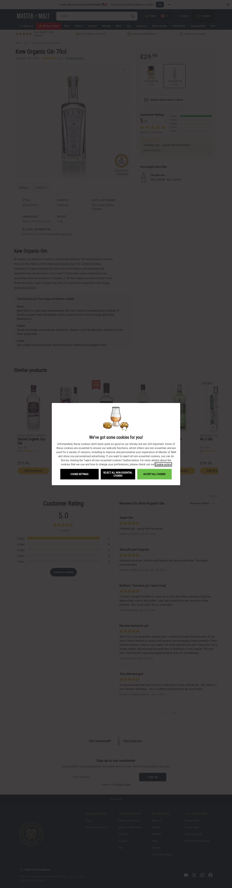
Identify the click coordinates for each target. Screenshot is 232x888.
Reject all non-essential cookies (117, 474)
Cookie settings (79, 474)
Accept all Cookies (154, 474)
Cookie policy (163, 464)
